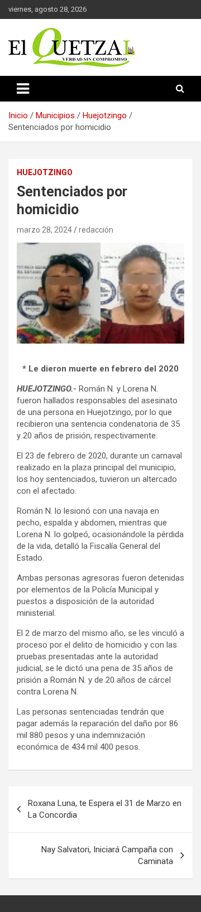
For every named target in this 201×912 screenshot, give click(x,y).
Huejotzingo (45, 172)
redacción (96, 229)
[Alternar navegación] (22, 89)
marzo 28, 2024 (44, 229)
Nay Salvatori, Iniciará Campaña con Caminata (107, 855)
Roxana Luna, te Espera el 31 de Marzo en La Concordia (104, 809)
